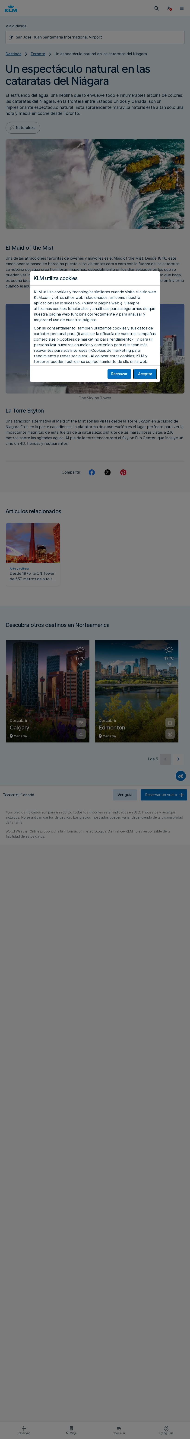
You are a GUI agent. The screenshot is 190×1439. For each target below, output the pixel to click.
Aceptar (145, 374)
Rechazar (119, 374)
